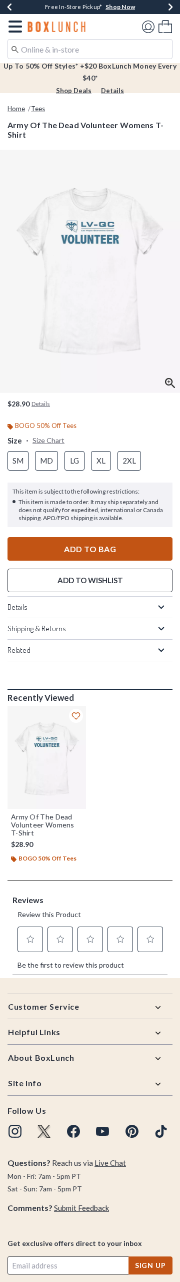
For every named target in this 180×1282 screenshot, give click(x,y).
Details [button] (41, 403)
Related (19, 650)
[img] (15, 1131)
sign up (150, 1265)
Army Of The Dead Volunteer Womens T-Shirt (42, 825)
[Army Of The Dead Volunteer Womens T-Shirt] (47, 757)
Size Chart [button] (48, 440)
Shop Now (120, 7)
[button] (13, 27)
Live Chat (110, 1162)
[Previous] (9, 7)
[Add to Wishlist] (76, 716)
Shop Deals (74, 91)
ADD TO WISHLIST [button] (90, 580)
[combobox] (90, 49)
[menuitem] (165, 26)
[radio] (18, 461)
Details (112, 91)
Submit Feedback (81, 1207)
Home (16, 109)
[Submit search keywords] (15, 49)
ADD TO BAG (90, 549)
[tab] (90, 271)
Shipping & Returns (37, 628)
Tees (38, 109)
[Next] (170, 7)
